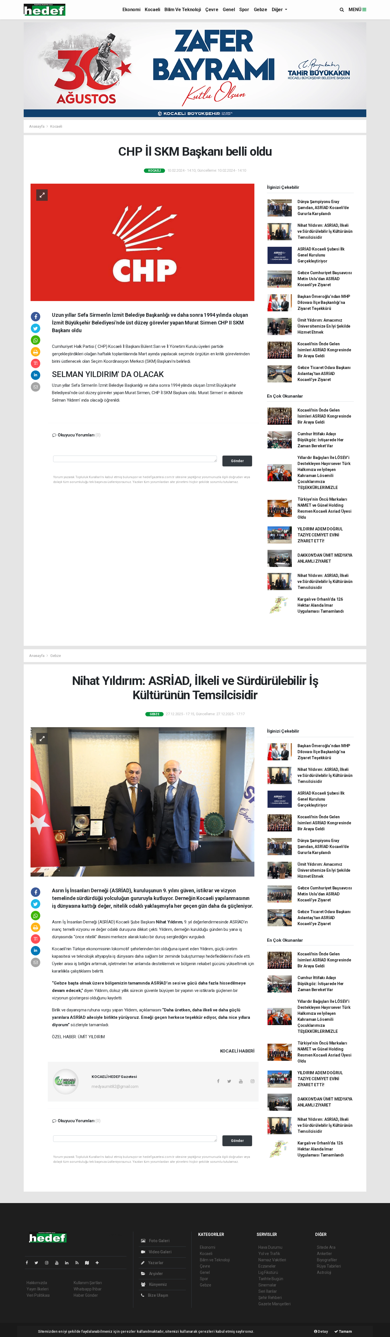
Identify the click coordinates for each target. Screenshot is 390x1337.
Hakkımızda (37, 1282)
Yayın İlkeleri (37, 1289)
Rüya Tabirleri (329, 1266)
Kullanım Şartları (88, 1282)
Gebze (260, 9)
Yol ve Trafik (269, 1253)
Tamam (345, 1331)
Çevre (211, 9)
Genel (229, 9)
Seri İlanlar (267, 1291)
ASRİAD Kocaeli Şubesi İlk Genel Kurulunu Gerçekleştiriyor (321, 255)
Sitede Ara (326, 1247)
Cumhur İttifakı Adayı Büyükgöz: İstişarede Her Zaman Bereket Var (320, 440)
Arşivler (155, 1273)
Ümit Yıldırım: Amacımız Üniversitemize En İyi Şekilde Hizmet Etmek (323, 326)
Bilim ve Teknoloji (182, 9)
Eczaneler (267, 1266)
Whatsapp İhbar (87, 1289)
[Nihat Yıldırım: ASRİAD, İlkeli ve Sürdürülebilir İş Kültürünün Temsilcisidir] (142, 801)
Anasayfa (37, 126)
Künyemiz (157, 1284)
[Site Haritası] (89, 1262)
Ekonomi (131, 9)
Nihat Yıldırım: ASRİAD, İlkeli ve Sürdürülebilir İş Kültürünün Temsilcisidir (325, 231)
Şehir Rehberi (270, 1297)
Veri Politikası (38, 1295)
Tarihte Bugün (270, 1278)
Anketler (324, 1253)
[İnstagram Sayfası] (49, 1262)
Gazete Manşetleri (274, 1304)
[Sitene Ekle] (99, 1262)
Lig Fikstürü (268, 1272)
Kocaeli (152, 9)
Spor (244, 9)
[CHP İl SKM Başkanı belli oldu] (142, 242)
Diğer (278, 9)
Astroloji (324, 1272)
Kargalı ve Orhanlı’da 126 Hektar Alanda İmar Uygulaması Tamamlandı (320, 605)
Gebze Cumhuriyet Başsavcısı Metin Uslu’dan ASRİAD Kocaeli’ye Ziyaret (324, 278)
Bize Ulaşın (157, 1295)
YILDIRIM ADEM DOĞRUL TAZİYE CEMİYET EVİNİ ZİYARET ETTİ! (320, 535)
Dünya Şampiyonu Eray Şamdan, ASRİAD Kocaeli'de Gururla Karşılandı (323, 207)
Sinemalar (267, 1285)
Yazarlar (155, 1262)
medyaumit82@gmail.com (115, 1086)
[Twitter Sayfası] (39, 1262)
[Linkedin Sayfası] (69, 1262)
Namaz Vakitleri (272, 1260)
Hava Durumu (270, 1247)
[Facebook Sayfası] (29, 1262)
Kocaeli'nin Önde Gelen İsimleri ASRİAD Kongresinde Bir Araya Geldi (324, 350)
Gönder (237, 461)
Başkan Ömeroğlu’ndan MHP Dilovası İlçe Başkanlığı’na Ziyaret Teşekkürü (323, 302)
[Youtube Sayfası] (59, 1262)
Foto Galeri (159, 1240)
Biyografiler (327, 1260)
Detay (322, 1331)
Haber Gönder (86, 1295)
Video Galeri (159, 1252)
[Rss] (79, 1262)
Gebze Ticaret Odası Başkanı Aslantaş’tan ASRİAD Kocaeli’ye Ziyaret (324, 373)
